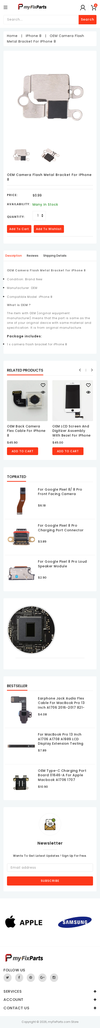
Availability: (18, 204)
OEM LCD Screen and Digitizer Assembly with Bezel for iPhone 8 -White (71, 433)
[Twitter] (7, 977)
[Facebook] (19, 977)
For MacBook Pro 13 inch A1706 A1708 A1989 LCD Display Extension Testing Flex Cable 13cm (60, 741)
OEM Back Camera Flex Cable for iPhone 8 (26, 431)
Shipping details (55, 256)
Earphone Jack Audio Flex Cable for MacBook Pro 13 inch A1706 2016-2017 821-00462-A (61, 705)
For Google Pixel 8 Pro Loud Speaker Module (62, 564)
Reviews (32, 256)
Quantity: (16, 217)
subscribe (50, 881)
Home (12, 35)
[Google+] (42, 977)
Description (13, 256)
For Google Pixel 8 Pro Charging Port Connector (61, 527)
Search (87, 19)
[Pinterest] (31, 977)
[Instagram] (54, 977)
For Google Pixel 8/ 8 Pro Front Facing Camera (60, 491)
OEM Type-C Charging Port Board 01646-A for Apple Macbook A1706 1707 (62, 775)
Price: (12, 195)
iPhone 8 (34, 35)
